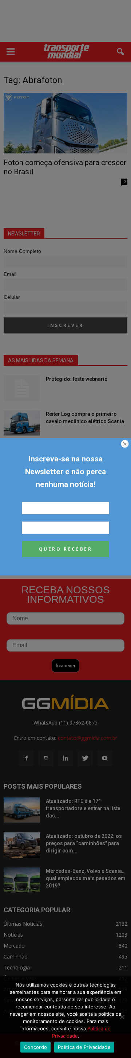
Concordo (35, 1047)
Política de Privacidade (84, 1047)
